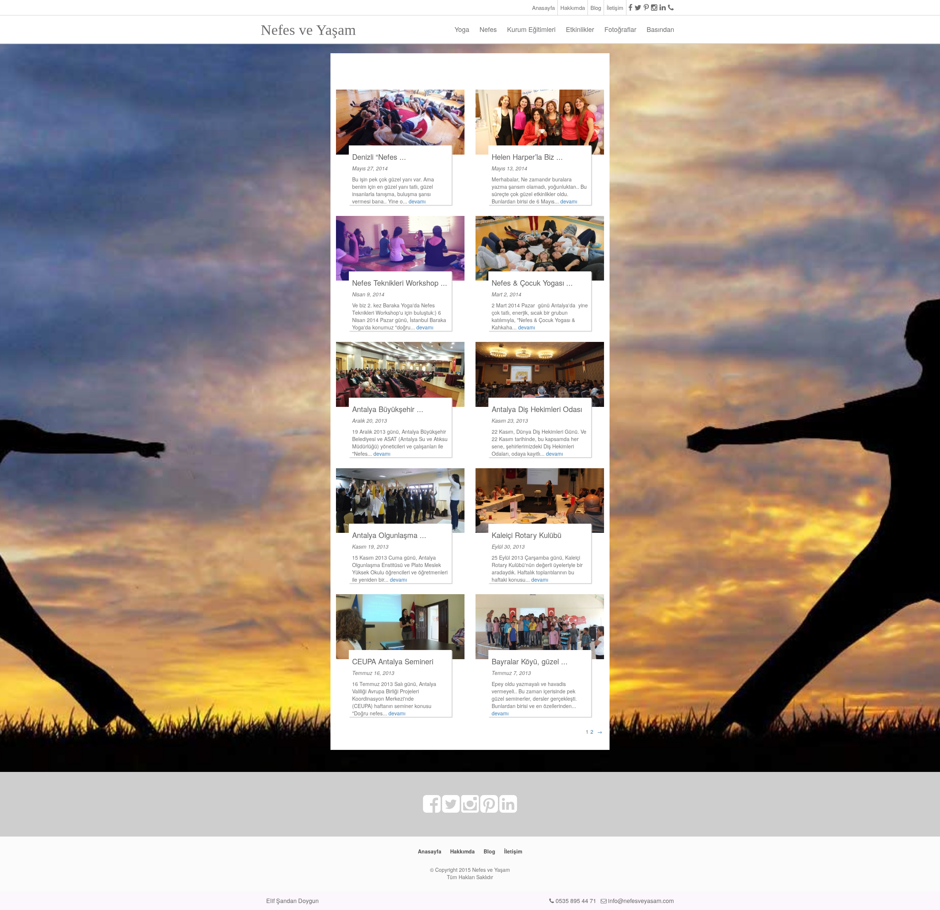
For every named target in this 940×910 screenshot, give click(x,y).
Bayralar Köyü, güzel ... (530, 661)
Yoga (462, 29)
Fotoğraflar (620, 29)
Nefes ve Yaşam (308, 28)
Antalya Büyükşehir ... (387, 409)
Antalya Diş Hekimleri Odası (537, 409)
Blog (595, 7)
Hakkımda (572, 7)
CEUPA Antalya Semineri (392, 661)
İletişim (615, 7)
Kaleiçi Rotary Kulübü (526, 535)
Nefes (488, 29)
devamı (417, 201)
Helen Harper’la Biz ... (527, 156)
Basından (660, 29)
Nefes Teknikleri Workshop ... (399, 282)
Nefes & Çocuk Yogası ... (532, 282)
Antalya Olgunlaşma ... (389, 535)
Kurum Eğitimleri (531, 29)
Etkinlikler (580, 29)
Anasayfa (543, 7)
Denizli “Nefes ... (379, 156)
